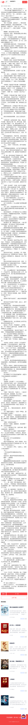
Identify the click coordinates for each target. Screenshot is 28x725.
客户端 (16, 717)
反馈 (20, 717)
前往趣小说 (24, 2)
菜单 (3, 594)
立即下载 (14, 597)
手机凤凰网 (9, 717)
